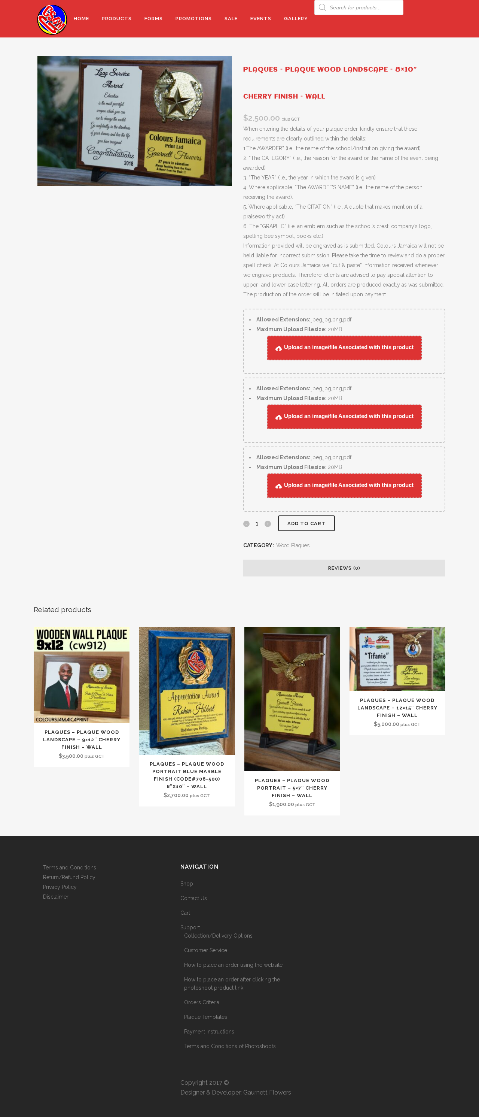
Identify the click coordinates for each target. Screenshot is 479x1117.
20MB (299, 329)
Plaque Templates (205, 1017)
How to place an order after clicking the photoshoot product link (232, 984)
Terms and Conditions (69, 868)
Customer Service (205, 950)
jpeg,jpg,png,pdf (303, 320)
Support (190, 927)
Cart (185, 913)
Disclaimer (55, 897)
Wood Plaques (292, 545)
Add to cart (306, 523)
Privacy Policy (60, 887)
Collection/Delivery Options (218, 936)
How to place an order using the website (233, 965)
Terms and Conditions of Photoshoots (230, 1046)
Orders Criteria (201, 1002)
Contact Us (193, 898)
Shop (186, 884)
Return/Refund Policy (69, 877)
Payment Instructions (209, 1032)
